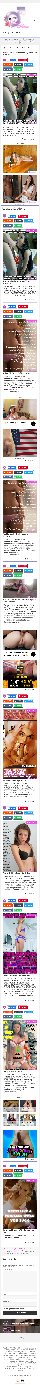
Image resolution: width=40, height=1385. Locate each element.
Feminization (14, 1253)
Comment (7, 1270)
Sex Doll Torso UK (25, 41)
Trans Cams (15, 39)
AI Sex (17, 43)
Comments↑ (30, 300)
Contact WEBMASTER (13, 1367)
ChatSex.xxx (15, 41)
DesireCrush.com (30, 39)
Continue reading (11, 391)
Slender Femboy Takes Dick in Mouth (16, 1249)
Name (6, 1294)
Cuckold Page (20, 1337)
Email (6, 1301)
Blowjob (11, 52)
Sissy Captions (12, 32)
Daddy (32, 1251)
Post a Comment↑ (28, 139)
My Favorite (21, 1253)
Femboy (6, 1253)
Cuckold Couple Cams (20, 204)
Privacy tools (21, 1368)
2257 (25, 1367)
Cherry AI (22, 43)
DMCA (30, 1367)
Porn (27, 1253)
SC (20, 1251)
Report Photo (31, 75)
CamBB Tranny (7, 41)
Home (5, 52)
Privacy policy (10, 1368)
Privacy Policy (19, 1309)
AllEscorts (34, 41)
